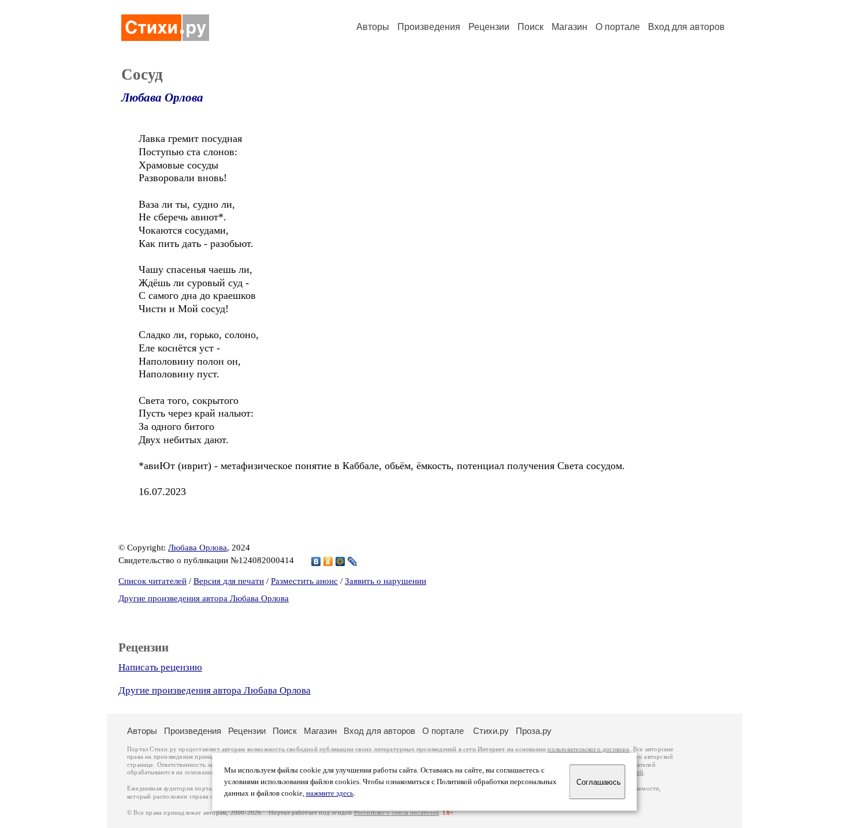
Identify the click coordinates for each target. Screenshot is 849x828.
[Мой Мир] (340, 561)
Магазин (569, 27)
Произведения (428, 27)
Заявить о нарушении (385, 581)
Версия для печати (228, 581)
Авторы (372, 27)
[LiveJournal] (353, 561)
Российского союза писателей (396, 813)
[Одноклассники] (328, 561)
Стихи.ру (491, 731)
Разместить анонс (304, 581)
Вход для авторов (686, 27)
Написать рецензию (160, 667)
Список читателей (152, 581)
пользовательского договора (588, 749)
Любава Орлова (162, 97)
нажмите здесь (329, 793)
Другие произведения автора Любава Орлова (203, 598)
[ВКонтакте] (316, 561)
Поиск (530, 27)
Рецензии (488, 27)
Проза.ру (534, 731)
